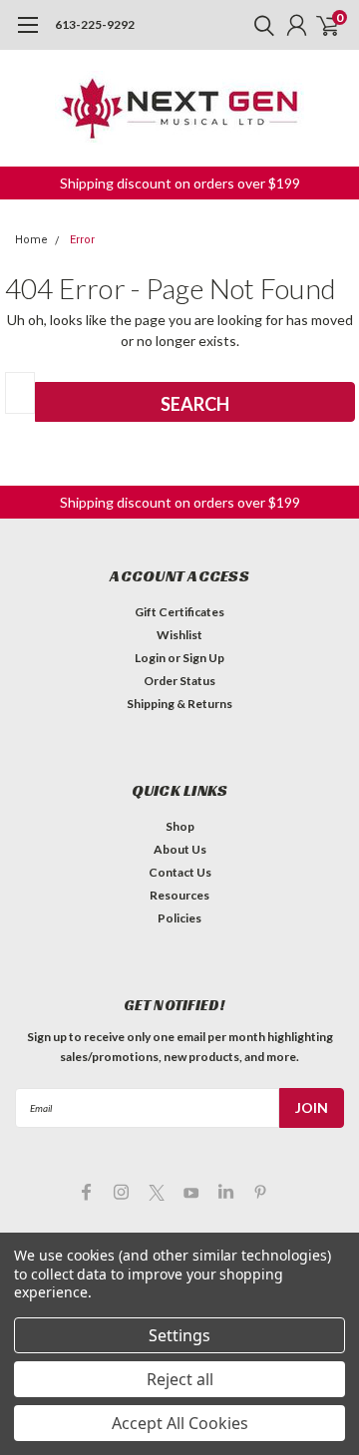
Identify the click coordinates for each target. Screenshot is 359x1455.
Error (82, 239)
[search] (259, 25)
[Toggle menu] (27, 35)
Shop (180, 826)
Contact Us (180, 872)
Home (31, 239)
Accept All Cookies (180, 1423)
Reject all (180, 1379)
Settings (179, 1335)
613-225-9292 (95, 24)
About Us (180, 849)
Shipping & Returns (179, 703)
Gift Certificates (179, 611)
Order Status (179, 680)
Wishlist (179, 634)
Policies (179, 917)
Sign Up (203, 657)
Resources (179, 895)
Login (150, 657)
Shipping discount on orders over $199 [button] (180, 183)
